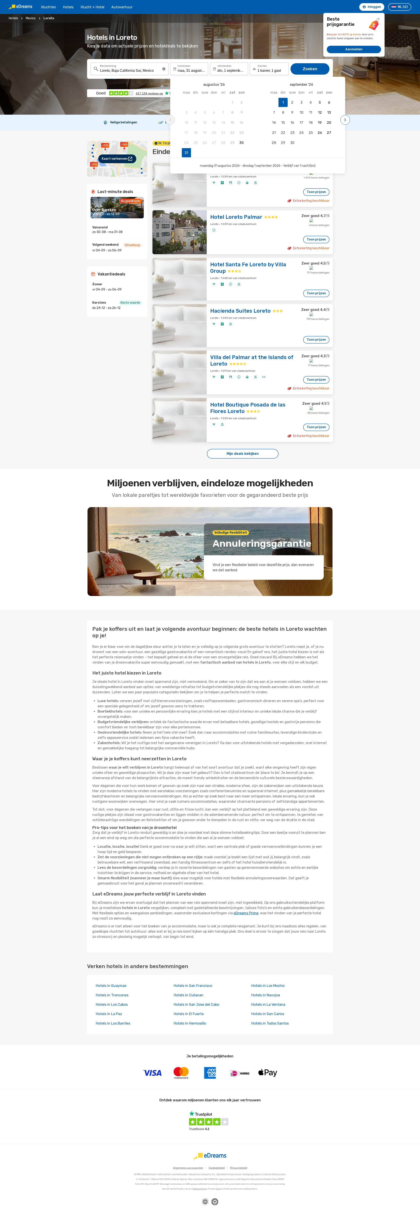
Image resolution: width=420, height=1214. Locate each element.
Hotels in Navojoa (265, 995)
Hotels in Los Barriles (113, 1023)
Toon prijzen (316, 192)
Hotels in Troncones (112, 995)
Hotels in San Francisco (193, 986)
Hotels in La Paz (109, 1014)
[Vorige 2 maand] (170, 120)
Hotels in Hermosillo (190, 1023)
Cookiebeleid (217, 1167)
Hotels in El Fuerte (189, 1014)
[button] (164, 69)
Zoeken (310, 69)
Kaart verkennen (115, 159)
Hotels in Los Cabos (112, 1004)
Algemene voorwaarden (188, 1167)
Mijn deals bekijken (243, 454)
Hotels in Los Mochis (268, 986)
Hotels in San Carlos (267, 1014)
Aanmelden (353, 49)
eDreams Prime (246, 913)
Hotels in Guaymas (111, 986)
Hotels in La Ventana (268, 1004)
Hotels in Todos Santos (270, 1023)
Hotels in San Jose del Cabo (196, 1004)
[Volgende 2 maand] (345, 120)
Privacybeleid (238, 1167)
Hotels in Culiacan (188, 995)
